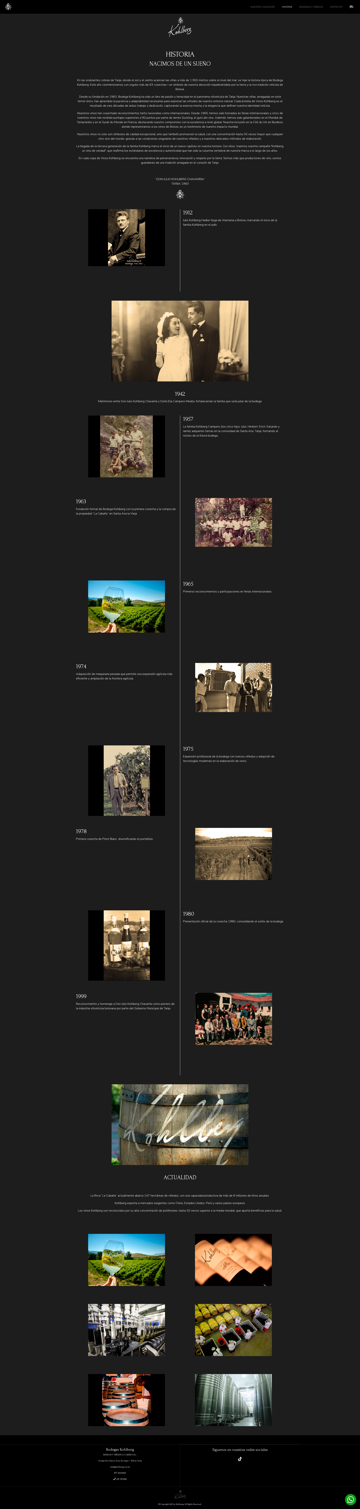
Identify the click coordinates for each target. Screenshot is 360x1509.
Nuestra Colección (263, 6)
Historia (287, 6)
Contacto (336, 6)
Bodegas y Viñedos (311, 6)
